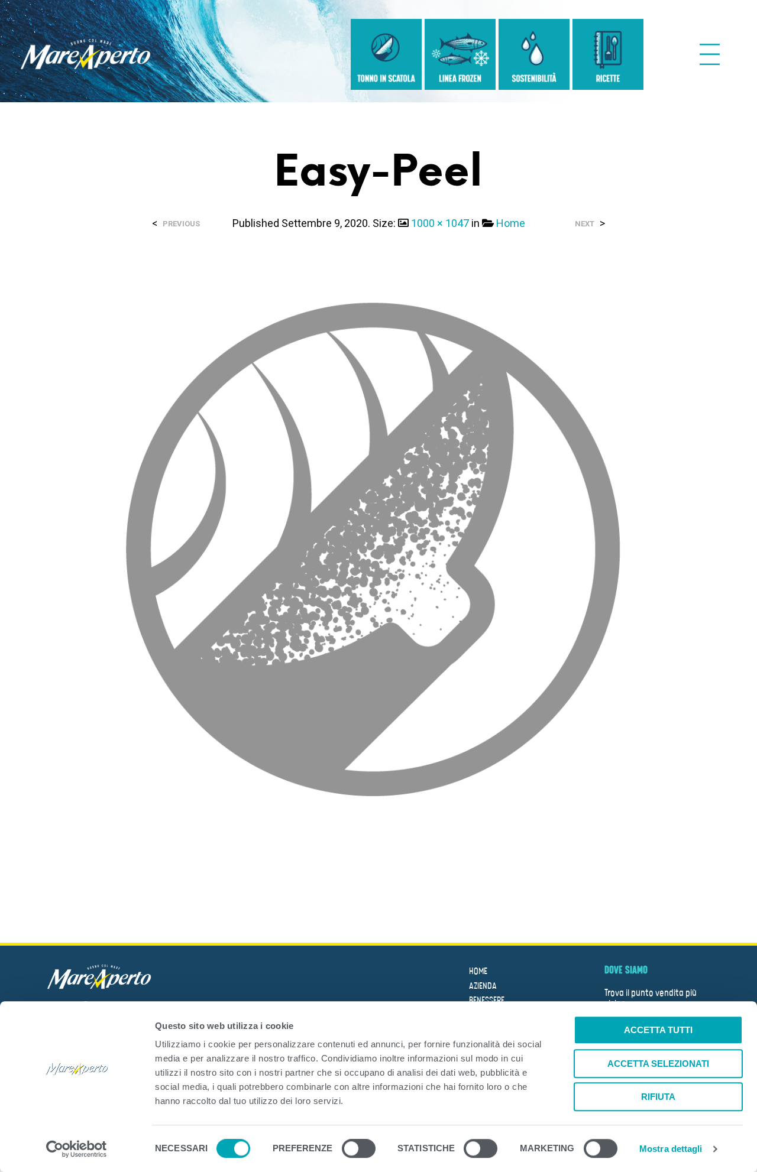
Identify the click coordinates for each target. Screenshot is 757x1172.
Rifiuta (658, 1097)
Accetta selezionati (658, 1064)
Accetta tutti (658, 1030)
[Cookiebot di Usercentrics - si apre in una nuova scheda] (76, 1149)
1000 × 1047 (440, 223)
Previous (181, 224)
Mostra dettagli (671, 1149)
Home (510, 223)
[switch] (359, 1150)
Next (584, 224)
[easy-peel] (378, 558)
